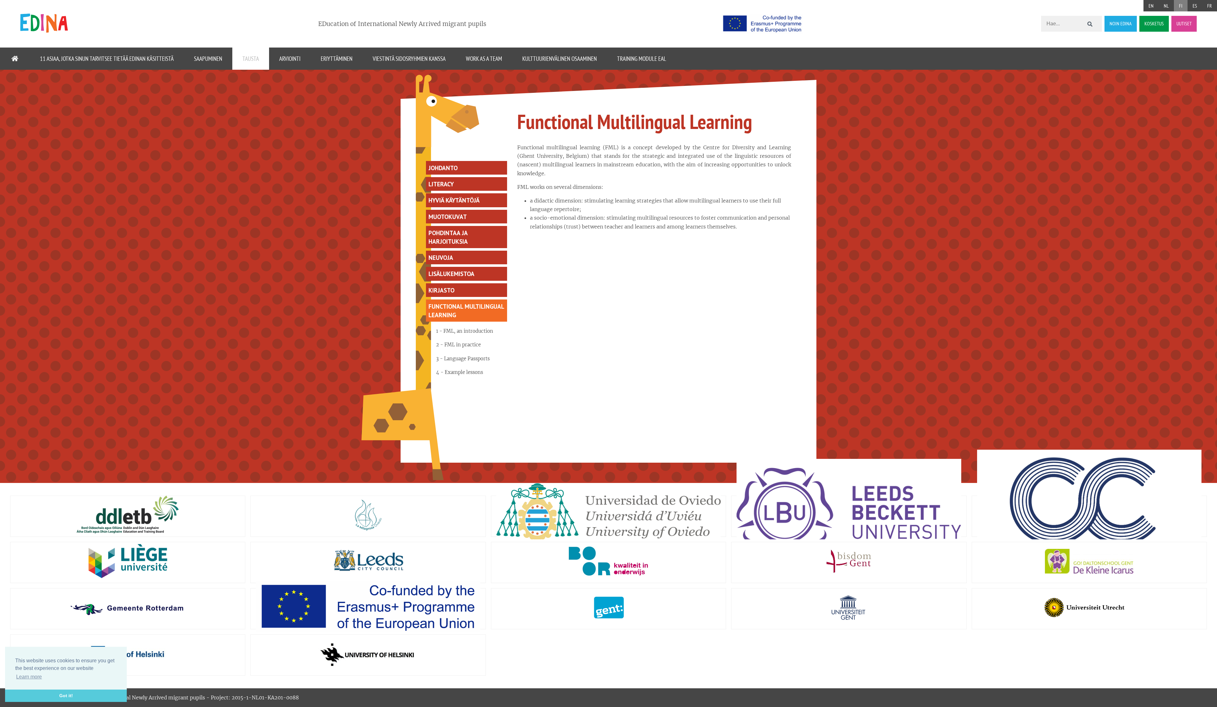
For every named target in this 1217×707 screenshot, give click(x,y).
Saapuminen (208, 58)
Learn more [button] (29, 676)
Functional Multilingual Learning (466, 310)
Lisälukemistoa (451, 274)
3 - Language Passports (463, 359)
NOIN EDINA (1121, 23)
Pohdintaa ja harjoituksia (448, 237)
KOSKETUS (1154, 23)
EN (1151, 6)
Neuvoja (440, 257)
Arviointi (289, 58)
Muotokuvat (447, 217)
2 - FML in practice (458, 345)
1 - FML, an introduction (464, 331)
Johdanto (443, 168)
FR (1209, 6)
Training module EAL (641, 58)
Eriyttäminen (336, 58)
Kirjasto (441, 290)
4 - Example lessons (459, 372)
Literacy (441, 184)
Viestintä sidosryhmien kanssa (409, 58)
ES (1195, 6)
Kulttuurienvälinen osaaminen (559, 58)
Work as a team (484, 58)
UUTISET (1184, 23)
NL (1166, 6)
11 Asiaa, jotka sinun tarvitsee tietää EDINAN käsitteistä (107, 58)
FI (1180, 6)
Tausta (250, 58)
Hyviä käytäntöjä (454, 200)
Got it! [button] (66, 695)
